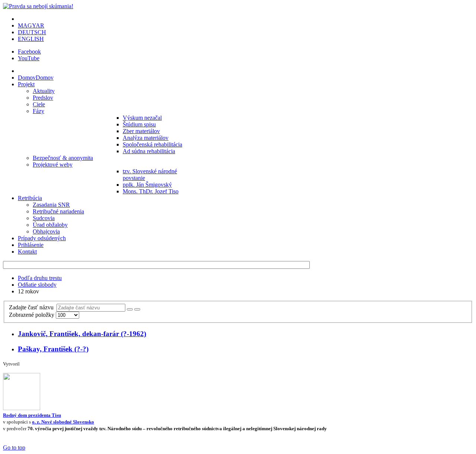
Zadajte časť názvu (33, 307)
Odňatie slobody (37, 284)
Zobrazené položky (32, 315)
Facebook (29, 51)
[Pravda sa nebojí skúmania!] (38, 6)
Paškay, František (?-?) (53, 349)
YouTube (28, 58)
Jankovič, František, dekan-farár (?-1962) (82, 334)
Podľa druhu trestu (40, 278)
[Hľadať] (130, 309)
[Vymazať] (137, 309)
